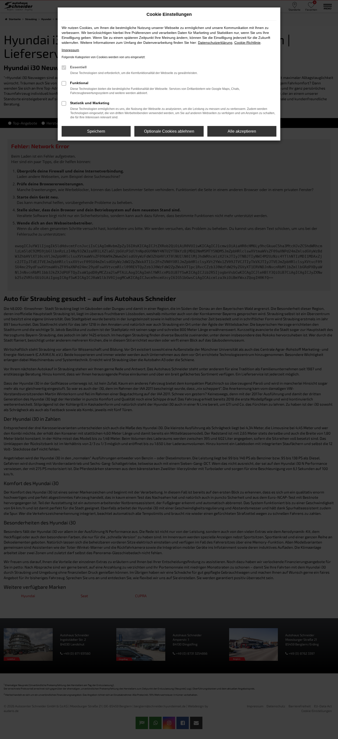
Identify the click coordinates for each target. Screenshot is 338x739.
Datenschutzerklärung (215, 43)
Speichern (96, 131)
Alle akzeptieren (242, 131)
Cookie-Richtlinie (247, 43)
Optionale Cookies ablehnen (169, 131)
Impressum (70, 50)
